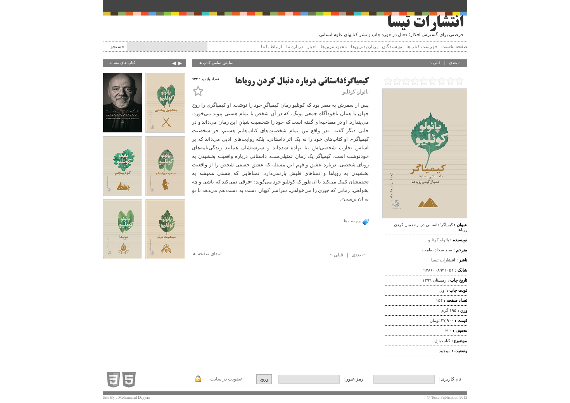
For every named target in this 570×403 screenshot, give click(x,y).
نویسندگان (392, 46)
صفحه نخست (454, 46)
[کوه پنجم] (122, 166)
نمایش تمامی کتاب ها (216, 63)
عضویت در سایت (226, 379)
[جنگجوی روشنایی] (165, 103)
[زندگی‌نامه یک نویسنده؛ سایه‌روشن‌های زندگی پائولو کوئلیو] (122, 103)
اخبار (311, 46)
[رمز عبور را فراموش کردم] (198, 380)
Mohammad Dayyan (134, 397)
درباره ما (294, 46)
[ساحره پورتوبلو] (165, 166)
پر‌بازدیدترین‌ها (364, 46)
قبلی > (435, 63)
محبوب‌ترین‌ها (334, 46)
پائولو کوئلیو (438, 239)
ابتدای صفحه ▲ (206, 253)
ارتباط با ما (271, 46)
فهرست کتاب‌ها (421, 46)
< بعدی (455, 63)
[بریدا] (122, 230)
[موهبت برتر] (165, 230)
